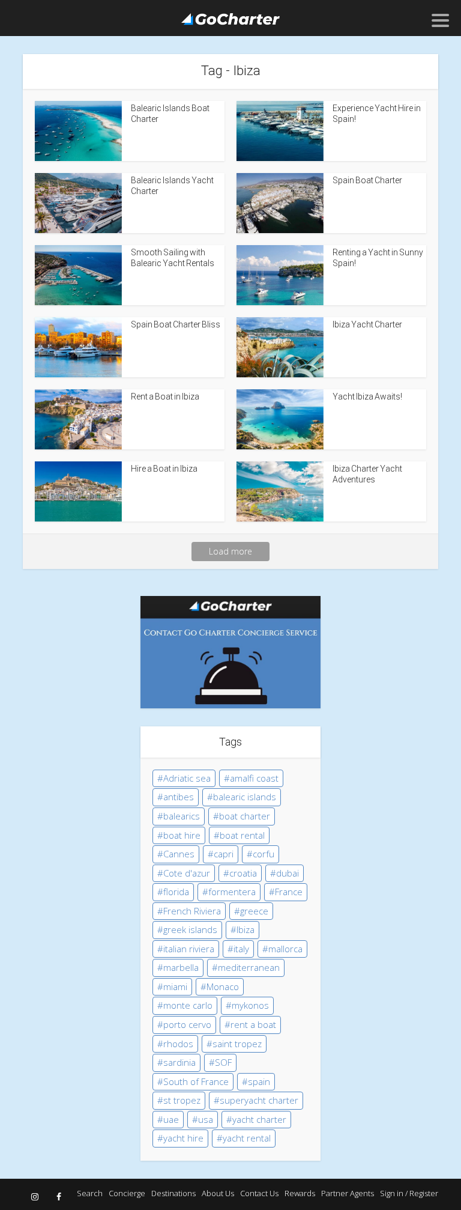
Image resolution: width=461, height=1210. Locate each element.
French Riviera (192, 911)
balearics (181, 816)
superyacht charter (259, 1100)
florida (176, 892)
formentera (232, 892)
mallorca (285, 949)
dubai (287, 873)
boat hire (181, 835)
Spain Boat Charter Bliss (175, 324)
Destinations (173, 1193)
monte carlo (187, 1005)
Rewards (300, 1193)
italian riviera (188, 949)
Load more (230, 551)
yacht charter (259, 1119)
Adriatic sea (187, 778)
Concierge (127, 1193)
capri (224, 854)
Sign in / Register (409, 1193)
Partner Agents (347, 1193)
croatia (243, 873)
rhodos (178, 1044)
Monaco (222, 986)
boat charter (244, 816)
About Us (218, 1193)
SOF (223, 1062)
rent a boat (253, 1024)
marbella (181, 967)
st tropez (181, 1100)
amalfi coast (254, 778)
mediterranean (249, 967)
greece (254, 911)
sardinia (179, 1062)
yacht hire (183, 1138)
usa (205, 1119)
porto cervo (187, 1024)
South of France (196, 1081)
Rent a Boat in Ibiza (165, 396)
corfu (263, 854)
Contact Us (259, 1193)
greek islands (190, 929)
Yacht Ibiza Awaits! (367, 396)
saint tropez (237, 1044)
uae (171, 1119)
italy (241, 949)
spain (259, 1081)
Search (90, 1193)
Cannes (178, 854)
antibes (178, 797)
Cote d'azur (186, 873)
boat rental (242, 835)
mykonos (250, 1005)
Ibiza (246, 929)
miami (175, 986)
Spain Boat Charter (367, 180)
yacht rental (247, 1138)
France (289, 892)
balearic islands (244, 797)
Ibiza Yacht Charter (367, 324)
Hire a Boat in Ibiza (164, 468)
